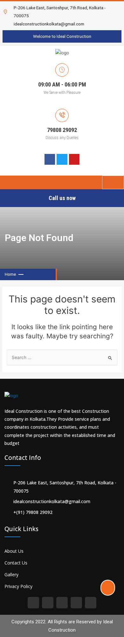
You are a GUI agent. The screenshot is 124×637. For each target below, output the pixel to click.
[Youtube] (90, 602)
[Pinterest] (62, 602)
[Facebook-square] (33, 602)
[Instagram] (47, 602)
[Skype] (76, 602)
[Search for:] (62, 357)
